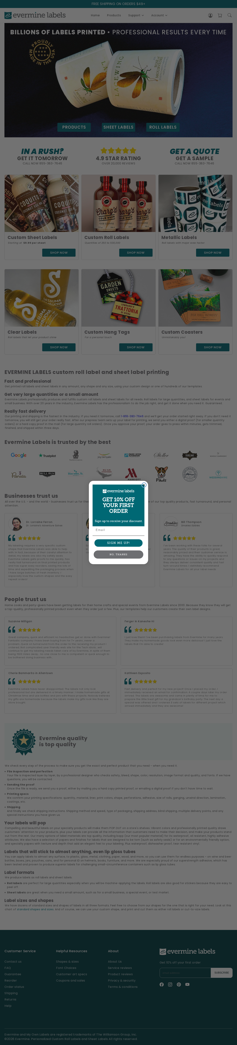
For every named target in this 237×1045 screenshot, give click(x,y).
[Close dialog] (144, 485)
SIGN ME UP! (118, 542)
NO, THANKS (119, 554)
